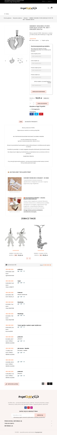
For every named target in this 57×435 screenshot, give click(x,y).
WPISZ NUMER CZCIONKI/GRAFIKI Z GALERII (42, 82)
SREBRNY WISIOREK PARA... (16, 253)
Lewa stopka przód (36, 53)
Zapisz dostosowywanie (38, 91)
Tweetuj (36, 114)
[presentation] (27, 258)
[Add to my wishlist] (12, 250)
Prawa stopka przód (36, 67)
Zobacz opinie (34, 40)
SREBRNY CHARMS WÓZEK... (41, 253)
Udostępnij (32, 114)
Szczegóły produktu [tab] (31, 121)
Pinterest (41, 114)
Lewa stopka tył (35, 60)
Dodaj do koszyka (42, 103)
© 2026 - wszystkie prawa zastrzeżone (28, 432)
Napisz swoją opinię (13, 384)
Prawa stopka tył (35, 74)
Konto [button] (50, 1)
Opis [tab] (21, 121)
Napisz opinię (44, 40)
